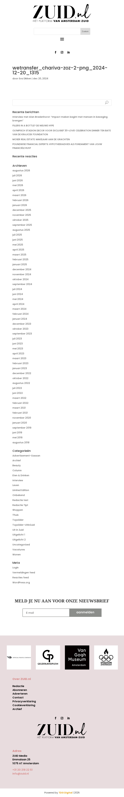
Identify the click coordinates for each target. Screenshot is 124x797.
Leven (15, 485)
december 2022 (21, 373)
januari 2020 (19, 422)
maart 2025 (19, 254)
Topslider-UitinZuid (23, 524)
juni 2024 (17, 294)
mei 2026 (17, 185)
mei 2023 (17, 348)
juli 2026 (17, 175)
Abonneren (19, 690)
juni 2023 (17, 343)
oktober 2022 (20, 378)
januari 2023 (19, 368)
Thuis (15, 515)
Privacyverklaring (24, 701)
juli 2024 (17, 289)
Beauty (16, 465)
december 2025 (21, 210)
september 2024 (22, 284)
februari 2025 (20, 259)
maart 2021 (19, 407)
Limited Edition (20, 490)
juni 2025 (17, 239)
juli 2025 (17, 234)
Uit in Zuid (18, 529)
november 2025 (21, 215)
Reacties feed (20, 577)
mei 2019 (17, 437)
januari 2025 (19, 264)
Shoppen (17, 510)
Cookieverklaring (23, 705)
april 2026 (18, 190)
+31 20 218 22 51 (22, 770)
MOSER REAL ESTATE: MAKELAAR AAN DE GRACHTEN (41, 139)
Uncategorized (21, 544)
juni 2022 (17, 393)
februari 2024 (20, 313)
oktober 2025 (20, 220)
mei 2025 (17, 244)
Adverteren (19, 694)
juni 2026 (17, 180)
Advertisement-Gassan (26, 455)
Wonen (16, 554)
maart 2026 (19, 195)
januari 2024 (19, 318)
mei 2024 (17, 299)
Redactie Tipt (20, 505)
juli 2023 (17, 338)
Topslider (18, 519)
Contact (18, 697)
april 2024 (18, 304)
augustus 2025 (21, 230)
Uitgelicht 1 (18, 534)
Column (17, 470)
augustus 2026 (21, 170)
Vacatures (18, 549)
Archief (16, 460)
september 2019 (21, 427)
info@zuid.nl (20, 773)
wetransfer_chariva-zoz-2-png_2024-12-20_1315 (42, 90)
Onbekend (18, 495)
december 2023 (21, 323)
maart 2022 (19, 398)
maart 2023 (19, 358)
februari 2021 (20, 412)
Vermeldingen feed (23, 572)
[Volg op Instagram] (62, 52)
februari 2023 (20, 363)
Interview (17, 480)
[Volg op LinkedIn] (68, 52)
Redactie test (20, 500)
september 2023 (22, 333)
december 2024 (21, 269)
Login (15, 567)
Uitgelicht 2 (19, 539)
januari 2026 (19, 205)
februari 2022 (20, 403)
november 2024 (21, 274)
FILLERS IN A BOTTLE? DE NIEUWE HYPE (33, 125)
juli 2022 (17, 388)
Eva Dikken (25, 78)
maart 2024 (19, 309)
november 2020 (21, 417)
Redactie (18, 686)
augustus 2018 (20, 442)
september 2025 (22, 225)
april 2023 (18, 353)
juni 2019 (17, 432)
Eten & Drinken (20, 475)
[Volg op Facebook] (55, 52)
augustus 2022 (21, 383)
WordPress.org (21, 582)
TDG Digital (65, 792)
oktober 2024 (20, 279)
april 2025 (18, 249)
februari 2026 (20, 200)
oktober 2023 (20, 328)
